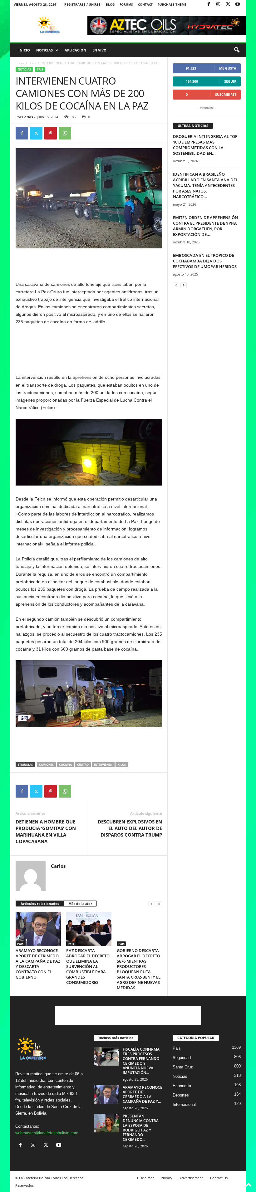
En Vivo (99, 50)
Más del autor (80, 903)
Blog (110, 4)
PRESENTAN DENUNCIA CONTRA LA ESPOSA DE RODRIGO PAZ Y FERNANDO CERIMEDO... (141, 1127)
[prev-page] (151, 904)
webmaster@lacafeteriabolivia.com (46, 1133)
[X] (228, 4)
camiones (46, 765)
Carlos (27, 117)
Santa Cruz (183, 1067)
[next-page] (159, 904)
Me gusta (227, 68)
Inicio (24, 50)
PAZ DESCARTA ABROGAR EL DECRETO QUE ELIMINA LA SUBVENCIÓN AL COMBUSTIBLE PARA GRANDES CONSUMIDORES (88, 966)
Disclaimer (145, 1177)
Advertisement (191, 1177)
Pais (33, 63)
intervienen (103, 765)
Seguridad (182, 1057)
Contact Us (219, 1177)
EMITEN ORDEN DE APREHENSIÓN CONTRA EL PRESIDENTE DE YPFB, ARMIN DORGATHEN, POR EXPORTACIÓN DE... (205, 226)
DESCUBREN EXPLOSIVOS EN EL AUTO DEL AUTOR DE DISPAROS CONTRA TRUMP (130, 828)
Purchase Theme (172, 4)
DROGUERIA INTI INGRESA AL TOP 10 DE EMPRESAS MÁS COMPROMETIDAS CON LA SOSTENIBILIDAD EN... (205, 145)
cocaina (65, 765)
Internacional (184, 1104)
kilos (122, 765)
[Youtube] (237, 4)
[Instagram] (218, 4)
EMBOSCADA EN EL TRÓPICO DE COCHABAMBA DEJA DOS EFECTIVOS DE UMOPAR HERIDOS (205, 260)
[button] (237, 50)
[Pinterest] (50, 133)
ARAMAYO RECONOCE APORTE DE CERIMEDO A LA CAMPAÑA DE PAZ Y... (142, 1094)
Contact (145, 4)
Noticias (44, 50)
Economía (182, 1085)
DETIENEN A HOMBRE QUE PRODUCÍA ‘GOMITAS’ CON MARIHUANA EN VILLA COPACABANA (46, 831)
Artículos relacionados (40, 903)
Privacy (166, 1177)
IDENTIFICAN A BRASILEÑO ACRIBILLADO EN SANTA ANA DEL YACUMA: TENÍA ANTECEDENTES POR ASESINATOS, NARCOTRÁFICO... (205, 185)
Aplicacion (75, 50)
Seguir (230, 81)
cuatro (83, 765)
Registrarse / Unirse (82, 4)
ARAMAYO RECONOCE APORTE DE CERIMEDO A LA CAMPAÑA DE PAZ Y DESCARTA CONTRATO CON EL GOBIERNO (38, 964)
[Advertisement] (89, 264)
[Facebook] (208, 4)
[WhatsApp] (65, 133)
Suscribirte (225, 94)
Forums (126, 4)
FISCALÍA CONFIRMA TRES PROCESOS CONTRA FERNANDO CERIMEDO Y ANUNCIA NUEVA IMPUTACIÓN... (141, 1061)
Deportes (181, 1095)
